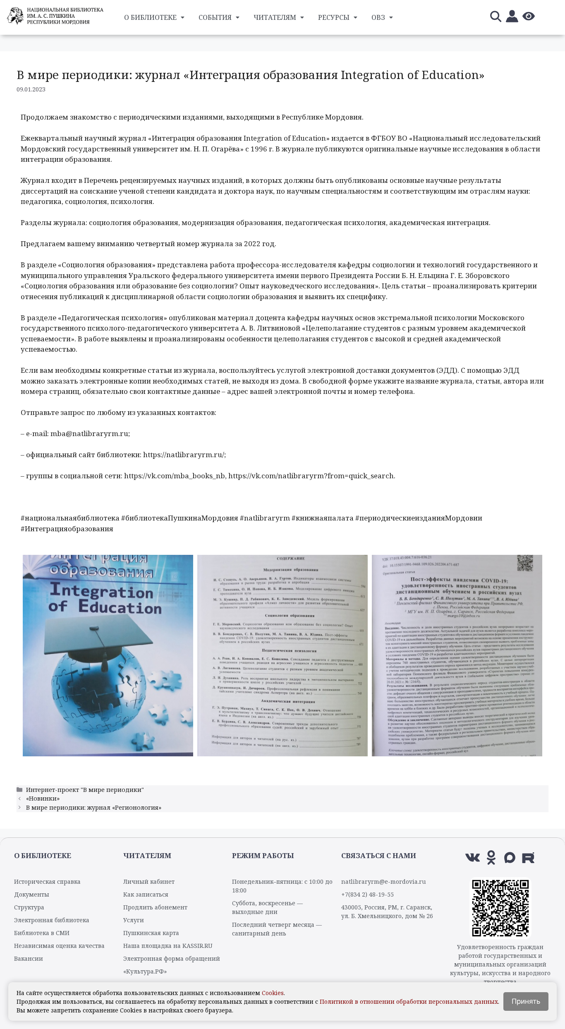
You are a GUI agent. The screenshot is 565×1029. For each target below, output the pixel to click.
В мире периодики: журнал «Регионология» (93, 807)
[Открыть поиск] (495, 17)
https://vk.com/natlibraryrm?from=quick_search (311, 475)
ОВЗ (378, 17)
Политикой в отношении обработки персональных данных (409, 1001)
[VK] (472, 857)
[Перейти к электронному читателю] (512, 17)
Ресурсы (334, 17)
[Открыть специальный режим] (528, 17)
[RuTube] (528, 857)
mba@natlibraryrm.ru (89, 433)
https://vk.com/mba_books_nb (174, 475)
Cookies (273, 993)
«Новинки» (43, 798)
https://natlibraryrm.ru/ (183, 454)
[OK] (491, 857)
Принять (526, 1001)
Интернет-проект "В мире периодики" (85, 790)
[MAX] (510, 857)
